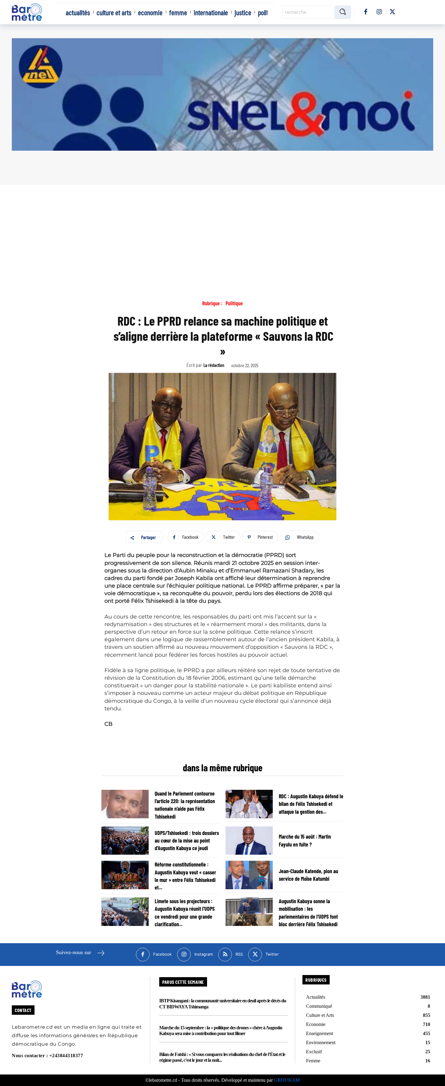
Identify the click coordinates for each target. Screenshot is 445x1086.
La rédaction (213, 365)
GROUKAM (287, 1080)
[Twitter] (392, 12)
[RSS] (225, 954)
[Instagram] (379, 12)
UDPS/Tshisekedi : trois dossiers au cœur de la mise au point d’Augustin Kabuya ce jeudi (187, 840)
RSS (239, 954)
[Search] (343, 12)
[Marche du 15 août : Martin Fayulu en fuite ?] (249, 840)
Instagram (203, 954)
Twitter (272, 954)
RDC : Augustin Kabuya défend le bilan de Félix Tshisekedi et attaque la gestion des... (311, 804)
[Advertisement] (222, 230)
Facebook (162, 954)
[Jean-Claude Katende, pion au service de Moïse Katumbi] (249, 875)
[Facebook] (366, 12)
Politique (234, 303)
